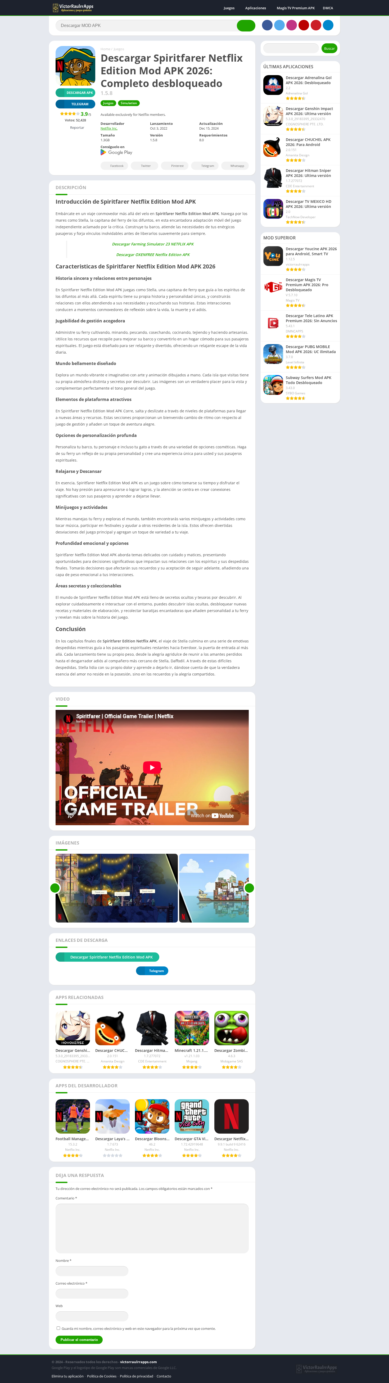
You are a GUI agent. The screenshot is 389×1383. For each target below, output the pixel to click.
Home (105, 49)
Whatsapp (237, 166)
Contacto (164, 1376)
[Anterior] (55, 888)
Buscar (329, 48)
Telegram (207, 166)
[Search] (246, 25)
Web (59, 1305)
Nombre (63, 1260)
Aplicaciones (255, 8)
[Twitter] (279, 25)
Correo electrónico (71, 1283)
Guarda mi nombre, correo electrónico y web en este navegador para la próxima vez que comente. (139, 1328)
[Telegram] (328, 25)
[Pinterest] (316, 25)
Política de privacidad (136, 1376)
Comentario (66, 1198)
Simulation (129, 103)
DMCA (328, 8)
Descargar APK (80, 92)
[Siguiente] (249, 888)
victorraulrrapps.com (138, 1361)
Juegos (229, 8)
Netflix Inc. (109, 128)
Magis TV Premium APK (296, 8)
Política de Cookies (101, 1376)
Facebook (117, 166)
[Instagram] (291, 25)
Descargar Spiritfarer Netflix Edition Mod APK (111, 957)
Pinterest (177, 166)
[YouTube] (303, 25)
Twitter (146, 166)
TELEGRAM (79, 104)
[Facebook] (267, 25)
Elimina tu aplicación (68, 1376)
